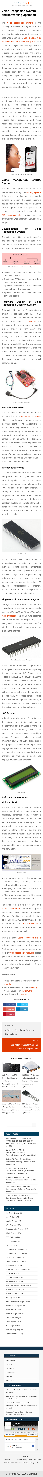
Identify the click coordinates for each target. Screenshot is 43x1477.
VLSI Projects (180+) (13, 1326)
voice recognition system (20, 23)
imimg (34, 987)
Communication (11, 1360)
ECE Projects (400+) (13, 1237)
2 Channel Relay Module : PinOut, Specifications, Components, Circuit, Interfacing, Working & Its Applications (20, 1197)
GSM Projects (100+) (14, 1265)
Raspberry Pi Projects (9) (15, 1306)
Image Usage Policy (25, 1459)
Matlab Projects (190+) (14, 1281)
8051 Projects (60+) (13, 1217)
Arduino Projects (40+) (14, 1221)
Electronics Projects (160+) (16, 1257)
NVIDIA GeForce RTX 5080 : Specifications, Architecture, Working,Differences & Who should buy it (10, 1081)
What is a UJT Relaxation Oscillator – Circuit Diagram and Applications (21, 1405)
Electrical (9, 1364)
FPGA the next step (30, 924)
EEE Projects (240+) (13, 1241)
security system (33, 192)
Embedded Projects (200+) (16, 1261)
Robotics (9, 1376)
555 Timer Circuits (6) (14, 1213)
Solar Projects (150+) (14, 1322)
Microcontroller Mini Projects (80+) (18, 1285)
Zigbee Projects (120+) (14, 1334)
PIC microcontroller (12, 215)
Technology (10, 1380)
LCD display (29, 321)
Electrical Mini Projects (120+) (17, 1249)
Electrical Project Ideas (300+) (17, 1253)
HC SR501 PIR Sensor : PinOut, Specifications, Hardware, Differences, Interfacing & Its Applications (30, 1081)
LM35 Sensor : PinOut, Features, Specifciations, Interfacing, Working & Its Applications (21, 1188)
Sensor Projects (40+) (14, 1318)
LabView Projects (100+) (15, 1277)
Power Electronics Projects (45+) (18, 1302)
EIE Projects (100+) (13, 1245)
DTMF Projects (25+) (14, 1233)
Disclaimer (13, 1463)
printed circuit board (11, 908)
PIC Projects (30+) (13, 1297)
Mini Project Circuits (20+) (15, 1289)
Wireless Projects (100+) (15, 1330)
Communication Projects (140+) (17, 1229)
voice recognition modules (22, 953)
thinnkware (27, 991)
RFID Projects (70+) (13, 1310)
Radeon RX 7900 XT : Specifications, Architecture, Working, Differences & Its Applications (20, 1161)
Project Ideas (10, 1372)
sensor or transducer (31, 416)
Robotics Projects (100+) (15, 1314)
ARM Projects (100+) (14, 1225)
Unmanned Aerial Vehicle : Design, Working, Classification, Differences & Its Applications (21, 1179)
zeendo (7, 984)
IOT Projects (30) (12, 1273)
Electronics (10, 1368)
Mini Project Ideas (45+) (15, 1293)
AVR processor (9, 616)
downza (23, 994)
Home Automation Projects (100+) (18, 1269)
